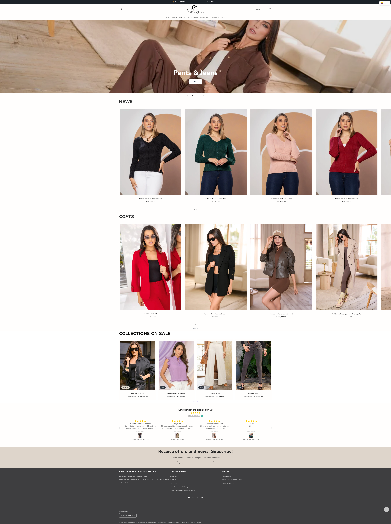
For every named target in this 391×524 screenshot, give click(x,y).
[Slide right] (200, 209)
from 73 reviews (194, 416)
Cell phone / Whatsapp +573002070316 (133, 476)
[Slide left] (191, 209)
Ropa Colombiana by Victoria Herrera (134, 522)
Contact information (174, 522)
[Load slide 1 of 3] (192, 95)
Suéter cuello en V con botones (150, 199)
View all (195, 328)
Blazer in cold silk (150, 314)
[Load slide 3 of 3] (198, 95)
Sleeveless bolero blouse (176, 393)
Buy (195, 81)
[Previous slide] (187, 95)
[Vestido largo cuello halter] (252, 435)
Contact (173, 479)
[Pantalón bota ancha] (178, 435)
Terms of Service (228, 483)
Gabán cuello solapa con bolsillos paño (346, 314)
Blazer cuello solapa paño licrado (216, 314)
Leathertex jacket (137, 393)
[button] (121, 9)
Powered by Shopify (150, 522)
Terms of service (196, 522)
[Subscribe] (211, 463)
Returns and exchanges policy (232, 479)
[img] (195, 412)
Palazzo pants (215, 393)
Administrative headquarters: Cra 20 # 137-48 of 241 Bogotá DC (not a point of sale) (144, 481)
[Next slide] (203, 95)
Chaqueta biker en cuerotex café (281, 314)
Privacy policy (162, 522)
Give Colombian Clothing (179, 487)
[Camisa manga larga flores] (215, 435)
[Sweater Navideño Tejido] (141, 435)
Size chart (173, 483)
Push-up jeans (253, 393)
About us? (173, 476)
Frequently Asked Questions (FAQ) (182, 490)
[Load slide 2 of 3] (195, 95)
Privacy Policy (226, 476)
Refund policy (185, 522)
